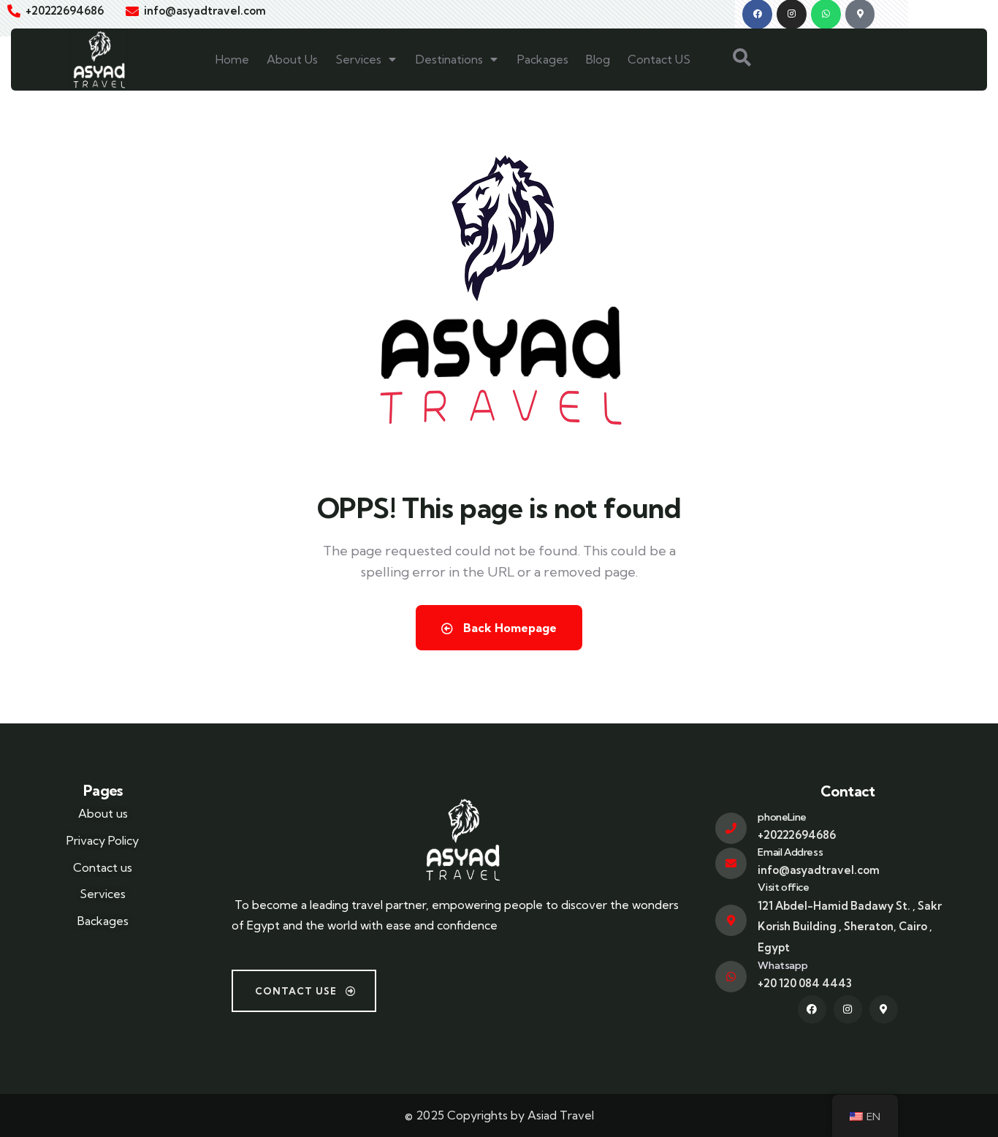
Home (232, 59)
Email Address (790, 852)
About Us (292, 59)
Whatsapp (782, 965)
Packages (542, 59)
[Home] (98, 59)
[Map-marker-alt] (883, 1009)
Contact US (659, 59)
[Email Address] (731, 863)
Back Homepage (508, 627)
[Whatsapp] (731, 976)
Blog (598, 59)
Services (358, 59)
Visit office (783, 887)
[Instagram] (848, 1009)
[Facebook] (812, 1009)
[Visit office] (731, 920)
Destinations (449, 59)
